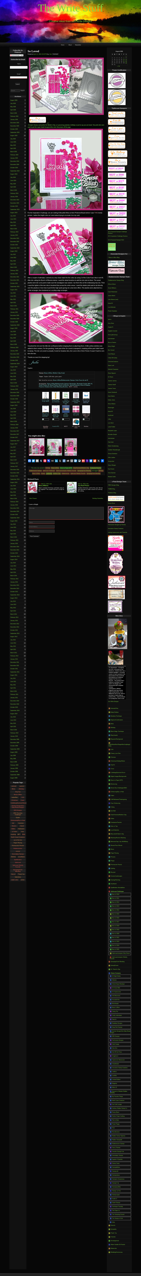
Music (112, 849)
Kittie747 (110, 303)
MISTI (71, 387)
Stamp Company (116, 973)
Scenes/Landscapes (116, 876)
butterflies (15, 797)
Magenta (114, 1083)
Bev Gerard (111, 350)
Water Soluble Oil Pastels (118, 1244)
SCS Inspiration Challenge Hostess (118, 236)
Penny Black (115, 1112)
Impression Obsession (118, 1060)
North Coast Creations (118, 1100)
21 (123, 61)
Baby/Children (115, 712)
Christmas (15, 800)
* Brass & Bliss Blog (113, 257)
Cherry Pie (115, 1011)
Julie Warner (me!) (113, 299)
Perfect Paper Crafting (118, 1116)
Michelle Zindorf (112, 434)
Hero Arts (114, 1048)
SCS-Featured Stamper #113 (116, 240)
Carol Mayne (111, 354)
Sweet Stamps (116, 1202)
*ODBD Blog (111, 489)
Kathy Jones (111, 400)
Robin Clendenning (113, 446)
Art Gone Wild (116, 988)
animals (14, 786)
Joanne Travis (112, 388)
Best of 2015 (115, 914)
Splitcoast (18, 862)
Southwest (114, 883)
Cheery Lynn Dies (116, 753)
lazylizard (110, 415)
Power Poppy (116, 1124)
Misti (23, 834)
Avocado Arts (116, 999)
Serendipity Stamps (117, 1155)
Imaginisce (115, 1056)
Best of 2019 (115, 929)
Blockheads (115, 1003)
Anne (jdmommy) (113, 334)
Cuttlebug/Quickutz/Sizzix (118, 772)
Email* (19, 74)
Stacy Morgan (112, 465)
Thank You (114, 1233)
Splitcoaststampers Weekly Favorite (118, 957)
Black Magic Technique (117, 731)
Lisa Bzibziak (111, 307)
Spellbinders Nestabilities (118, 887)
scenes (18, 851)
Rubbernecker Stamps (118, 1143)
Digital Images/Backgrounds (118, 776)
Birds (112, 723)
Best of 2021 (115, 937)
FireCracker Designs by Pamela (117, 524)
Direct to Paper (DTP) (117, 780)
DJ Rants (110, 377)
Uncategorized (115, 1240)
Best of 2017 (115, 922)
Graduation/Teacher (116, 822)
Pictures (113, 857)
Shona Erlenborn (112, 453)
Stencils (113, 1225)
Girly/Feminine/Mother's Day (119, 814)
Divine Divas (111, 503)
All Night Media (116, 976)
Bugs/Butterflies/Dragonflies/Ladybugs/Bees (119, 745)
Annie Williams (112, 288)
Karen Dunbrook (112, 392)
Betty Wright (111, 346)
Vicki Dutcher (111, 473)
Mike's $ (114, 1087)
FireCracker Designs (117, 1040)
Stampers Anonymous (118, 1179)
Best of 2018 (115, 925)
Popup (112, 860)
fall (13, 823)
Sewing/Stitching (115, 880)
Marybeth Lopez (112, 430)
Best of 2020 (115, 933)
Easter (18, 817)
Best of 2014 (115, 910)
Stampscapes (116, 1194)
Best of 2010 (115, 894)
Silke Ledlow (111, 457)
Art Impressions (116, 991)
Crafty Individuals (117, 1015)
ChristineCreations (113, 361)
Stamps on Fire (116, 1191)
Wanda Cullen (112, 476)
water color (14, 880)
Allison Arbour (112, 284)
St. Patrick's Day (115, 969)
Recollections (116, 1132)
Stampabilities (116, 1167)
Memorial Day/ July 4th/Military (119, 841)
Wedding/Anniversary (117, 1252)
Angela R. (110, 327)
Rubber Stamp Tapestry (118, 1136)
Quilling (113, 868)
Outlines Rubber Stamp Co (119, 1108)
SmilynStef (111, 461)
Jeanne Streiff (112, 384)
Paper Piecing (115, 853)
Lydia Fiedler (111, 427)
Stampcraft (115, 1171)
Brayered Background (117, 739)
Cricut (112, 768)
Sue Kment (111, 469)
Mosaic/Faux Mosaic (116, 845)
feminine (21, 823)
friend (22, 826)
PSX (113, 1128)
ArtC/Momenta (116, 995)
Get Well (113, 811)
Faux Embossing (115, 803)
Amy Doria (111, 323)
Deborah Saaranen (113, 369)
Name (19, 64)
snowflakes (21, 857)
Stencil (13, 874)
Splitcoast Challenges (117, 891)
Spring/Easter (114, 965)
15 (126, 59)
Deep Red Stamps (117, 1027)
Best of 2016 (115, 918)
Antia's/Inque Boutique (118, 984)
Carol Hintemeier (112, 292)
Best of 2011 (115, 898)
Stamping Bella (116, 1187)
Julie (50, 54)
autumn (22, 786)
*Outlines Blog (112, 492)
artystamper (111, 338)
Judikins (114, 1071)
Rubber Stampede (117, 1139)
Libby (109, 419)
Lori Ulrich (111, 423)
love (22, 831)
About (70, 45)
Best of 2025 (115, 949)
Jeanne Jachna (112, 380)
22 (126, 61)
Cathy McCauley (112, 357)
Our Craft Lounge (117, 1104)
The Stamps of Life (117, 1218)
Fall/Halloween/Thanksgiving (119, 799)
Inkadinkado (115, 1063)
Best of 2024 (115, 945)
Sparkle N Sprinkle (117, 1159)
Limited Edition (116, 1079)
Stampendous (116, 1175)
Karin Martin (111, 396)
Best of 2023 (115, 941)
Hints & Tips (114, 826)
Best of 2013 (115, 906)
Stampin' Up (115, 1183)
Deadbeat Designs (117, 1023)
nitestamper (111, 438)
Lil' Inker (14, 831)
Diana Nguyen (112, 373)
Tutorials (113, 1237)
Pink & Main (115, 1120)
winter (22, 880)
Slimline (13, 857)
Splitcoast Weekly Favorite (18, 866)
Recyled (113, 872)
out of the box (18, 840)
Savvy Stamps (116, 1147)
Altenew (114, 980)
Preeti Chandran (112, 311)
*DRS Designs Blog (113, 485)
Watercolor (114, 1248)
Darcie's (114, 1019)
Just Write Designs (113, 701)
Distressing (114, 784)
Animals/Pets (114, 708)
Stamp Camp (115, 1163)
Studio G (114, 1198)
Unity (113, 1222)
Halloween (21, 829)
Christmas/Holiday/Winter (118, 761)
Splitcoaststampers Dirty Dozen (121, 953)
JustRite (114, 1075)
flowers (14, 826)
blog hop (18, 792)
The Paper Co (116, 1210)
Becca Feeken (112, 342)
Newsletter (78, 45)
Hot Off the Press (117, 1052)
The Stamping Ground (118, 1214)
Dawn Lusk (111, 365)
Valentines (18, 877)
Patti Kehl (110, 442)
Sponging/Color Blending (117, 961)
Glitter (112, 818)
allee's (109, 319)
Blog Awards (114, 735)
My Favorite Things (117, 1096)
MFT (19, 834)
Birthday (113, 727)
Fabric (112, 795)
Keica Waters (111, 403)
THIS (96, 213)
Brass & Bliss (116, 1007)
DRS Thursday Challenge (17, 813)
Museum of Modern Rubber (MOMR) (118, 1092)
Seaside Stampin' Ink (118, 1151)
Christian (113, 757)
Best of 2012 (115, 902)
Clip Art (113, 765)
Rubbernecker (18, 848)
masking (13, 834)
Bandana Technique (116, 716)
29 (126, 62)
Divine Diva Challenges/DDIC (119, 788)
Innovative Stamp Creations (115, 528)
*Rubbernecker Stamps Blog (116, 280)
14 (123, 59)
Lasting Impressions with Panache (117, 532)
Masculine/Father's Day (117, 834)
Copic (22, 800)
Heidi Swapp (115, 1044)
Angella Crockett (112, 331)
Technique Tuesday (117, 1206)
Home (62, 45)
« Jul (118, 66)
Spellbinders (18, 859)
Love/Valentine (115, 830)
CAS (112, 749)
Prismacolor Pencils (116, 864)
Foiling (112, 807)
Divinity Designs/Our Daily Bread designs (120, 1031)
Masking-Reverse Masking (118, 837)
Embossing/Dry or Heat (117, 791)
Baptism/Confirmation (117, 720)
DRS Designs (116, 1036)
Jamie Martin (111, 295)
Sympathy (113, 1229)
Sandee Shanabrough (114, 450)
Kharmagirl (111, 407)
